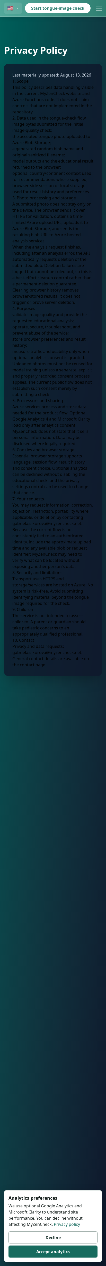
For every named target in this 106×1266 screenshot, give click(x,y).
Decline (53, 1237)
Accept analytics (53, 1251)
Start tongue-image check (57, 8)
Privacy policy (67, 1224)
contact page (32, 665)
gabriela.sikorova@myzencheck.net (46, 523)
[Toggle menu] (99, 8)
